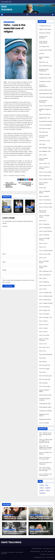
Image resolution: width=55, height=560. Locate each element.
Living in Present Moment (45, 105)
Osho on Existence (44, 196)
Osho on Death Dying (44, 175)
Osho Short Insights (44, 368)
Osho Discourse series (45, 128)
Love (42, 551)
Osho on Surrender (44, 335)
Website (4, 270)
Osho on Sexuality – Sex (45, 317)
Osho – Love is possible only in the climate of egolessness (11, 185)
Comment (5, 226)
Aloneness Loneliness (44, 33)
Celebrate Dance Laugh (45, 78)
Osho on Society (43, 328)
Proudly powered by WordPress (8, 552)
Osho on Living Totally (45, 254)
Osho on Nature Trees (45, 285)
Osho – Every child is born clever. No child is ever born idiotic (45, 469)
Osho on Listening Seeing (45, 250)
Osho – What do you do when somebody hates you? (45, 434)
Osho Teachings (43, 383)
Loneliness (42, 490)
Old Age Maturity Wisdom (45, 121)
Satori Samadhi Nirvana (45, 395)
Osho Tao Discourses (44, 379)
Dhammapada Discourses (45, 93)
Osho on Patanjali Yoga (45, 292)
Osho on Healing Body (45, 227)
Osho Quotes (42, 358)
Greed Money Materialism (46, 97)
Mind (45, 551)
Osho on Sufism (43, 331)
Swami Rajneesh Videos (45, 407)
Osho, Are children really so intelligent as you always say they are (45, 441)
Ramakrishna (42, 493)
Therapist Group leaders (45, 410)
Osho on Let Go (43, 243)
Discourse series (50, 554)
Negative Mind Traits (44, 118)
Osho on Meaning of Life (45, 271)
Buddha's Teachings (44, 74)
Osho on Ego (42, 187)
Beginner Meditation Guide (9, 529)
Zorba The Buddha (44, 423)
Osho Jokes (42, 144)
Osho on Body (43, 155)
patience (48, 490)
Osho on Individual (44, 234)
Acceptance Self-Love (45, 25)
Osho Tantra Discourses (45, 375)
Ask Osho (41, 53)
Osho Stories (42, 372)
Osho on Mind (42, 278)
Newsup (20, 552)
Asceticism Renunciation (45, 50)
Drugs (46, 485)
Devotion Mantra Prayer (45, 90)
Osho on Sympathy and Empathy (39, 532)
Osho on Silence (43, 321)
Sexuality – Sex (51, 551)
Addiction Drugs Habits (45, 29)
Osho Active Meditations (45, 125)
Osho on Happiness (44, 224)
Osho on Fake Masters (45, 200)
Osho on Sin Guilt (43, 324)
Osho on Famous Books (45, 203)
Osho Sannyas (43, 361)
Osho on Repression (44, 306)
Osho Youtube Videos (44, 386)
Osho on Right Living (44, 310)
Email (4, 262)
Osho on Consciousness (45, 172)
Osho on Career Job (44, 163)
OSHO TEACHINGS (11, 542)
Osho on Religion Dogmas (46, 303)
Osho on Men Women (45, 274)
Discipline (42, 485)
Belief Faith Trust (43, 62)
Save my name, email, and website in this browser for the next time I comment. (18, 281)
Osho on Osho (43, 289)
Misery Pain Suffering (44, 114)
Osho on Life (42, 247)
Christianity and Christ (6, 207)
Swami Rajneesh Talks (45, 403)
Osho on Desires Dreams (45, 179)
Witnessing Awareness (45, 419)
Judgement (47, 487)
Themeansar (3, 553)
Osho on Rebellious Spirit (45, 296)
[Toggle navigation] (27, 15)
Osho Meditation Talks (45, 151)
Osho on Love (42, 257)
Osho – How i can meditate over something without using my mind (45, 447)
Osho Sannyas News (44, 365)
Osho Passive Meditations (45, 354)
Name (4, 254)
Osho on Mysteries (44, 282)
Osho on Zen (42, 351)
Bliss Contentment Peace (45, 65)
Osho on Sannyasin (44, 314)
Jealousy (42, 487)
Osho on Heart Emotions (45, 231)
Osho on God (42, 220)
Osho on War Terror (44, 347)
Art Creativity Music (44, 46)
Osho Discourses (43, 132)
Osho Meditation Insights (45, 147)
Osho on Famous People (45, 207)
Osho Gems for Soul (44, 140)
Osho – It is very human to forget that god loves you (24, 184)
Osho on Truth (43, 343)
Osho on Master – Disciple (48, 548)
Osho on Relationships (45, 299)
